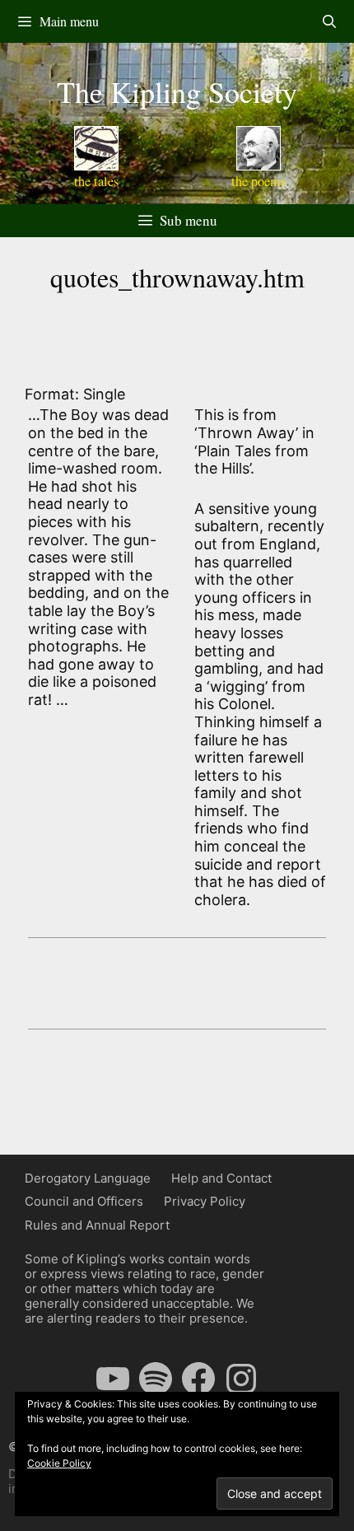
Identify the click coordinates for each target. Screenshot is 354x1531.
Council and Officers (84, 1201)
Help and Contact (221, 1178)
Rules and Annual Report (97, 1225)
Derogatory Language (88, 1178)
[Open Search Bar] (329, 21)
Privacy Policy (204, 1201)
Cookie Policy (59, 1463)
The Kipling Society (177, 91)
